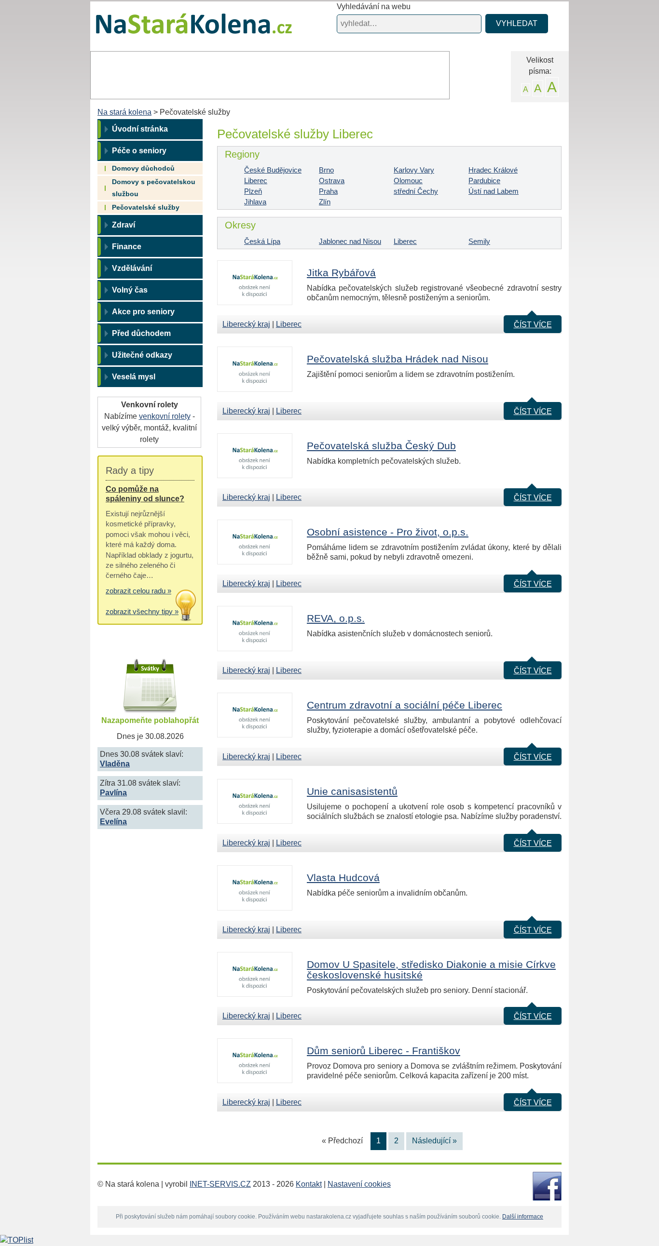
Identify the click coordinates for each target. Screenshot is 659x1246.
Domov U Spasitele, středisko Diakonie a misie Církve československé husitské (431, 970)
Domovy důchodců (143, 168)
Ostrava (331, 180)
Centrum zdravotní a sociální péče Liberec (404, 704)
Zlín (324, 202)
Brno (326, 170)
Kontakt (309, 1184)
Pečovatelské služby (145, 207)
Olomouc (408, 180)
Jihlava (255, 202)
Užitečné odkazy (142, 355)
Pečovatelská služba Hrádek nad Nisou (397, 358)
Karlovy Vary (414, 170)
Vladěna (115, 764)
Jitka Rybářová (341, 272)
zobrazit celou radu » (138, 591)
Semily (479, 241)
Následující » (434, 1141)
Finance (126, 246)
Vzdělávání (132, 268)
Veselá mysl (133, 377)
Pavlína (113, 793)
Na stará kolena (182, 28)
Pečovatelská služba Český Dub (381, 445)
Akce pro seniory (143, 312)
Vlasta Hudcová (343, 877)
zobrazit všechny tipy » (142, 611)
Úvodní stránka (140, 129)
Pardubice (484, 180)
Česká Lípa (262, 241)
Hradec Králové (493, 170)
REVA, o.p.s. (336, 618)
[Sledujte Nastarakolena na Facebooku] (547, 1185)
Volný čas (130, 290)
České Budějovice (273, 170)
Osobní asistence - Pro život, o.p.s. (387, 531)
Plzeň (253, 191)
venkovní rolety (165, 416)
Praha (328, 191)
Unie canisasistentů (352, 791)
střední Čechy (416, 191)
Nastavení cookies (359, 1184)
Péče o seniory (139, 151)
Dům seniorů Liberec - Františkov (383, 1050)
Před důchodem (141, 333)
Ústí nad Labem (493, 191)
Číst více (533, 325)
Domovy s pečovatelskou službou (153, 188)
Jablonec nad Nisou (350, 241)
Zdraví (123, 225)
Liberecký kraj (246, 324)
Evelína (113, 821)
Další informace (522, 1216)
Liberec (255, 180)
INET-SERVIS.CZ (220, 1184)
